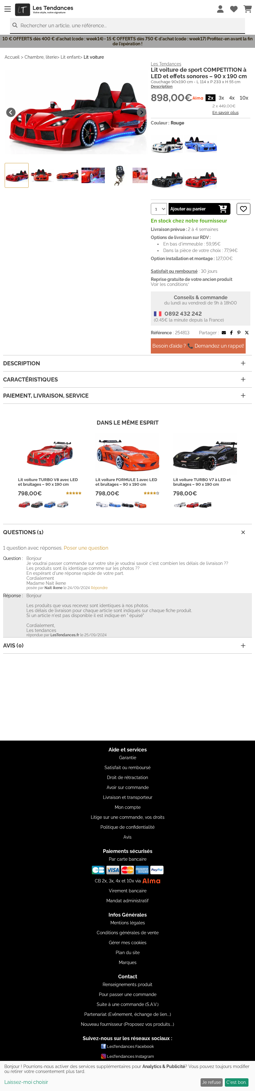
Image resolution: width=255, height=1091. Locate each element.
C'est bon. (236, 1082)
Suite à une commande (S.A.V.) (128, 1004)
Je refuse (211, 1082)
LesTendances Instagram (130, 1056)
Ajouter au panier (188, 208)
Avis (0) (13, 645)
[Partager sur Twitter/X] (246, 332)
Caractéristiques (30, 379)
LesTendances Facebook (130, 1046)
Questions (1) (23, 532)
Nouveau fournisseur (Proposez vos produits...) (127, 1024)
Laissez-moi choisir (26, 1082)
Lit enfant (70, 57)
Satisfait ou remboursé (127, 767)
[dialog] (127, 1076)
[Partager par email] (223, 332)
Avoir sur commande (128, 787)
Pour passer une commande (127, 994)
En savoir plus (225, 112)
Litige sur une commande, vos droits (128, 817)
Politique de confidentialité (127, 827)
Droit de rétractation (127, 777)
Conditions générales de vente (128, 932)
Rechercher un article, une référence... (64, 26)
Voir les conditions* (170, 284)
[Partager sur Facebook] (231, 332)
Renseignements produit (127, 984)
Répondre (99, 588)
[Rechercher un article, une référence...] (14, 25)
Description (162, 86)
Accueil (12, 57)
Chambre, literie (41, 57)
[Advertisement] (127, 697)
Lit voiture (94, 57)
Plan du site (128, 952)
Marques (128, 962)
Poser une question (86, 548)
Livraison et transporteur (127, 797)
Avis (127, 837)
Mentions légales (127, 922)
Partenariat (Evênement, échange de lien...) (127, 1014)
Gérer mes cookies (127, 942)
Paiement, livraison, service (46, 395)
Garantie (127, 757)
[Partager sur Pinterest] (239, 332)
